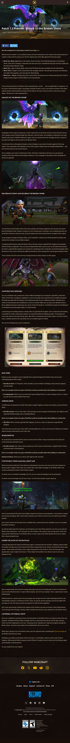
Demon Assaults (59, 631)
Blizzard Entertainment (26, 32)
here (38, 50)
